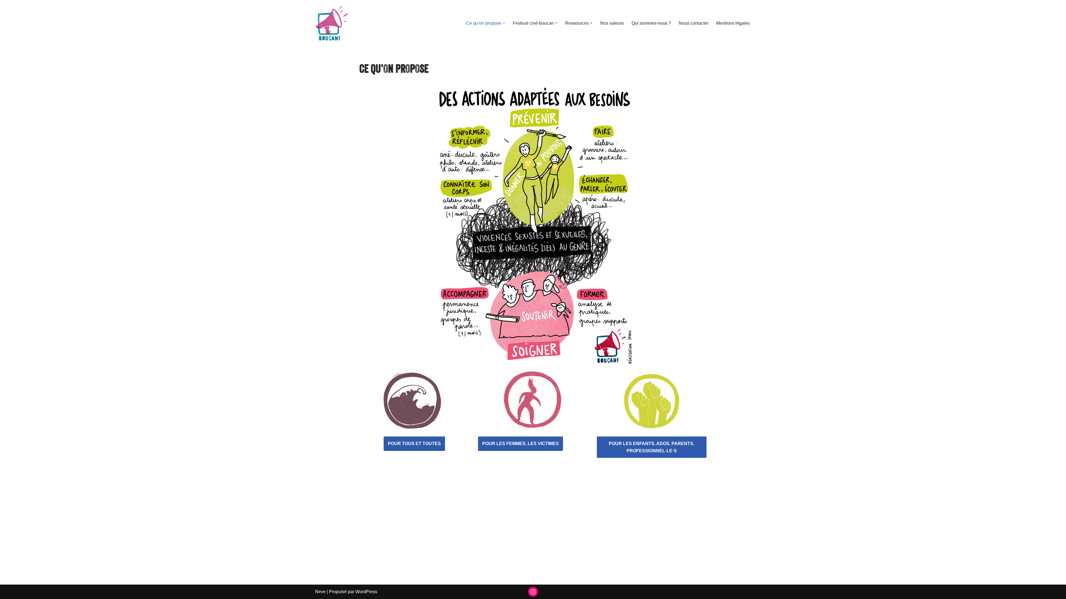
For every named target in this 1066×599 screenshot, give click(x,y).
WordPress (366, 591)
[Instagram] (533, 592)
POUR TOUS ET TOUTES (414, 443)
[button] (504, 23)
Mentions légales (733, 23)
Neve (320, 591)
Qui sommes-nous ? (651, 23)
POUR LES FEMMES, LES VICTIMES (520, 443)
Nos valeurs (612, 23)
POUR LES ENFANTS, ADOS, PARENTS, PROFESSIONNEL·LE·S (651, 447)
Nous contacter (693, 23)
